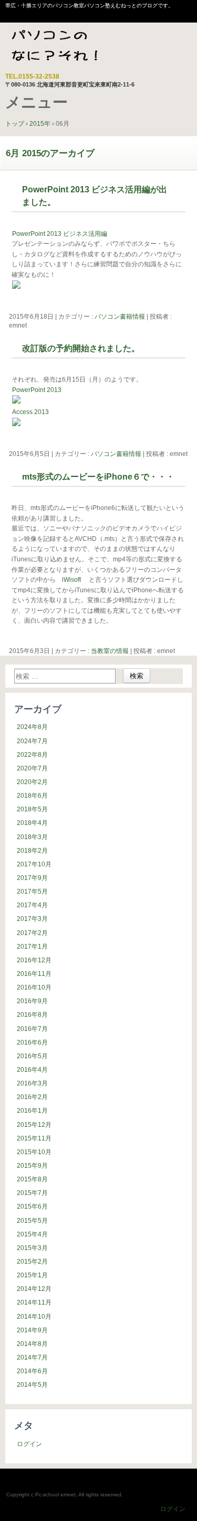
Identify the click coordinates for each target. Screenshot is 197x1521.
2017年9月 (32, 878)
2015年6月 (32, 1206)
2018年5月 (32, 809)
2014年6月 (32, 1371)
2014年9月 (32, 1330)
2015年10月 (34, 1152)
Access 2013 (30, 412)
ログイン (29, 1444)
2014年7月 (32, 1357)
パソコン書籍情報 (120, 316)
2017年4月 (32, 905)
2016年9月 (32, 1001)
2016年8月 (32, 1014)
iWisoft (72, 580)
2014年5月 (32, 1384)
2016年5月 (32, 1056)
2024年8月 (32, 727)
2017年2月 (32, 933)
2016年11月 (34, 973)
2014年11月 (34, 1302)
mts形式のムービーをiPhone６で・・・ (98, 476)
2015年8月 (32, 1179)
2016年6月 (32, 1042)
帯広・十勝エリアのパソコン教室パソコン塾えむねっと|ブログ (70, 48)
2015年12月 (34, 1124)
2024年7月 (32, 741)
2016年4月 (32, 1069)
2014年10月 (34, 1316)
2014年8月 (32, 1344)
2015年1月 (32, 1275)
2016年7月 (32, 1029)
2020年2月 (32, 782)
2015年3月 (32, 1248)
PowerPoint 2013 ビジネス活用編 (59, 234)
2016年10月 (34, 987)
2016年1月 (32, 1110)
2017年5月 (32, 891)
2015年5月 (32, 1220)
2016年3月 (32, 1083)
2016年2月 (32, 1097)
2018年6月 (32, 795)
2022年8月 (32, 754)
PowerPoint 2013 (36, 390)
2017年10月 (34, 864)
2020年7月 (32, 768)
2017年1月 (32, 946)
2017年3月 (32, 918)
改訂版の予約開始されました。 (81, 348)
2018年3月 (32, 837)
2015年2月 (32, 1261)
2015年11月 (34, 1138)
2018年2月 (32, 850)
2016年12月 (34, 960)
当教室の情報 (110, 651)
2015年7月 (32, 1193)
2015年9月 (32, 1165)
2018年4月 (32, 823)
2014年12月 (34, 1288)
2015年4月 (32, 1234)
